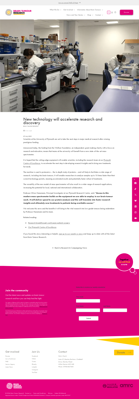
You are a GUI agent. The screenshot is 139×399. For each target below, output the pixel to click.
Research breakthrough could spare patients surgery (49, 223)
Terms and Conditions (39, 393)
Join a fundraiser (10, 359)
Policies (50, 393)
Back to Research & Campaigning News (71, 248)
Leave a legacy (10, 364)
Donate (7, 356)
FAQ (6, 361)
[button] (55, 9)
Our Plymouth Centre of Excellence (42, 227)
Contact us (28, 393)
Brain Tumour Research (17, 393)
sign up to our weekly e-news (71, 234)
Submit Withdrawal (60, 393)
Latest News (9, 367)
